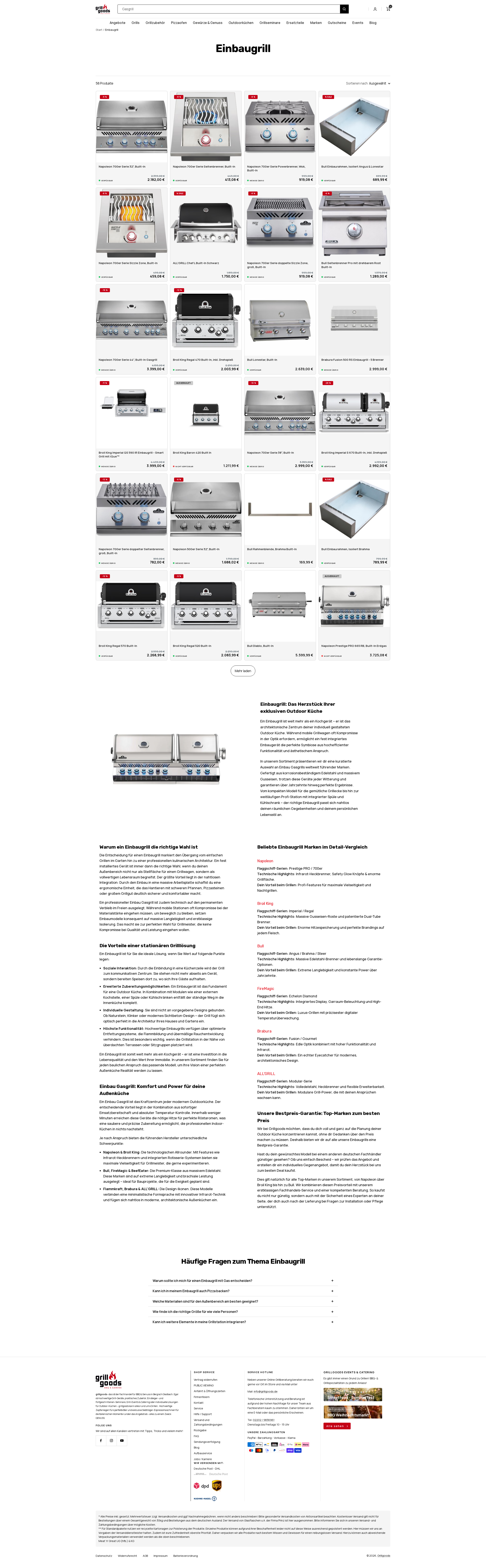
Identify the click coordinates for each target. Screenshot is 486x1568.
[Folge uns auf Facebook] (101, 1440)
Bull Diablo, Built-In (260, 646)
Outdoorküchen (241, 23)
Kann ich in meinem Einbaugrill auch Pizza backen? (191, 1291)
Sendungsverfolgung (207, 1442)
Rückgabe (200, 1430)
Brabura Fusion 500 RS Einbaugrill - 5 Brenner (352, 360)
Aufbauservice (203, 1453)
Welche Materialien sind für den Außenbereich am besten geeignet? (205, 1301)
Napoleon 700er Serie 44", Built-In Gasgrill (128, 360)
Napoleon (265, 861)
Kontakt (199, 1402)
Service (198, 1408)
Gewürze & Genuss (207, 23)
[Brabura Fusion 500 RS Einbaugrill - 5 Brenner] (354, 320)
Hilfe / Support (203, 1414)
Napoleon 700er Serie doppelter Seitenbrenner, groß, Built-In (131, 551)
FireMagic (265, 988)
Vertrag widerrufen (205, 1379)
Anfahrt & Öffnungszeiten (209, 1391)
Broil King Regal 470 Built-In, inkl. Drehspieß (203, 360)
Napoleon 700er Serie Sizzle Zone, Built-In (128, 263)
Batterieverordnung (185, 1556)
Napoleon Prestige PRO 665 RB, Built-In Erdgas (354, 646)
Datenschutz (104, 1556)
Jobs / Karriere (203, 1459)
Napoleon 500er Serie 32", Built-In (196, 549)
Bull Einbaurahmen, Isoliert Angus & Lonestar (352, 167)
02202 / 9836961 (264, 1420)
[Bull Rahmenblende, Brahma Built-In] (280, 509)
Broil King (265, 903)
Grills (136, 23)
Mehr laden (243, 671)
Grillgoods (383, 1555)
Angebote (117, 23)
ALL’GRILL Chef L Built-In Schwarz (196, 263)
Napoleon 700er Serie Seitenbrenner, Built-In (204, 167)
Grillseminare (270, 23)
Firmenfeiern (202, 1397)
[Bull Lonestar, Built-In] (280, 320)
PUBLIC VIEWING (204, 1385)
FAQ (196, 1436)
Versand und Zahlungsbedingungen (208, 1422)
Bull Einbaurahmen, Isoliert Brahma (345, 549)
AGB (145, 1556)
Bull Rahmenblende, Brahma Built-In (272, 549)
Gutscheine (337, 23)
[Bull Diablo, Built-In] (280, 606)
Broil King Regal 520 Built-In (192, 646)
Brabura (264, 1031)
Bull (260, 946)
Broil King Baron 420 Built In (192, 453)
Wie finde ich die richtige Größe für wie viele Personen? (195, 1311)
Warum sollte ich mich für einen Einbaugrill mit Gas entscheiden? (202, 1280)
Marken (316, 23)
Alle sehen (335, 1426)
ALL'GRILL (266, 1073)
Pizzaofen (179, 23)
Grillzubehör (155, 23)
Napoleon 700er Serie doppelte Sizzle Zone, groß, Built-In (277, 265)
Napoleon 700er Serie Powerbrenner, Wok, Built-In (276, 168)
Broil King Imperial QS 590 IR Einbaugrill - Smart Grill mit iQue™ (131, 454)
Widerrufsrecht (127, 1556)
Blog (372, 23)
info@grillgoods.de (266, 1391)
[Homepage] (108, 1373)
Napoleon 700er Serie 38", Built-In (270, 453)
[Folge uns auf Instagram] (111, 1440)
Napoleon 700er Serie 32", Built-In (122, 167)
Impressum (161, 1556)
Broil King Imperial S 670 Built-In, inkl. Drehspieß (354, 453)
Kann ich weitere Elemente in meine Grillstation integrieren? (199, 1322)
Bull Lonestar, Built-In (262, 360)
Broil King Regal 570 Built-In (118, 646)
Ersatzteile (295, 23)
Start (99, 30)
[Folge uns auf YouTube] (122, 1440)
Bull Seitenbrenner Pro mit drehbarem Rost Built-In (351, 265)
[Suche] (344, 9)
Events (357, 23)
